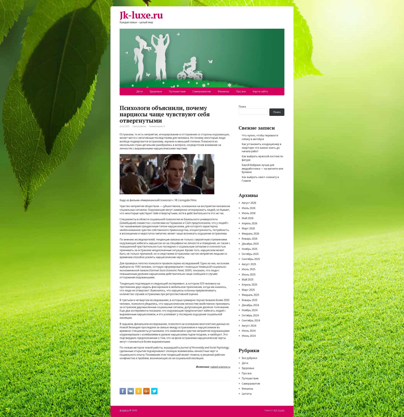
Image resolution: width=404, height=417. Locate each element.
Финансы (223, 91)
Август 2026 (249, 203)
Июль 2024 (248, 330)
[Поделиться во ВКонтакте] (131, 391)
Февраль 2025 (250, 295)
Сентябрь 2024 (251, 320)
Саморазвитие (202, 91)
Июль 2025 (248, 269)
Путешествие (177, 91)
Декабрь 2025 (250, 243)
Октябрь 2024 (250, 315)
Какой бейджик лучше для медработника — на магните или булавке (262, 168)
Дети (139, 91)
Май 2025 (247, 279)
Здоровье (156, 91)
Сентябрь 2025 (251, 259)
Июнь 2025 (248, 274)
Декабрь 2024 (250, 305)
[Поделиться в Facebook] (123, 391)
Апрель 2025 (249, 284)
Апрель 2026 (249, 223)
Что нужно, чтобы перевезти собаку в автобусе (260, 137)
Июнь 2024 (248, 335)
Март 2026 (248, 228)
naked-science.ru (220, 367)
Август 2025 (249, 264)
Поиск (242, 106)
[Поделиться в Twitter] (154, 391)
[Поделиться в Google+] (146, 391)
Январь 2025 (249, 300)
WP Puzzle (279, 410)
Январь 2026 (249, 238)
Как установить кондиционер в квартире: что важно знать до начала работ (261, 147)
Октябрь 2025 (250, 254)
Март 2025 (248, 290)
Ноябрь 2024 (249, 310)
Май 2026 (247, 218)
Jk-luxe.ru (141, 15)
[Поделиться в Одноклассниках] (138, 391)
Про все (241, 91)
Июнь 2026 (248, 213)
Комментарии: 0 (157, 126)
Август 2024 (249, 325)
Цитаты (247, 393)
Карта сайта (260, 91)
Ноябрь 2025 (249, 249)
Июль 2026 (248, 208)
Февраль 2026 (250, 233)
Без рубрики (249, 358)
